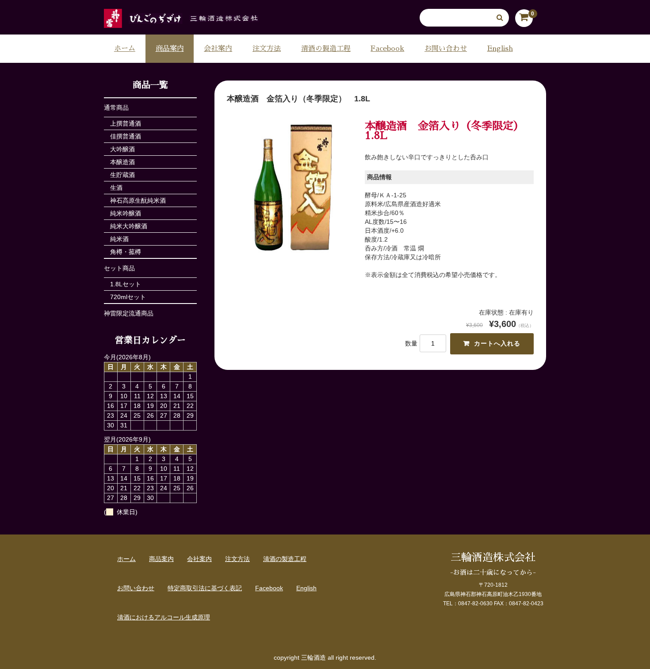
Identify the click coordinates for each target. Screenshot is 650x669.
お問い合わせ (445, 48)
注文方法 (266, 48)
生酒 (116, 187)
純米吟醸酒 (125, 213)
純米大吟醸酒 (128, 226)
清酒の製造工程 (326, 48)
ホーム (124, 48)
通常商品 (116, 107)
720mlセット (128, 296)
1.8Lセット (125, 284)
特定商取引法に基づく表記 (205, 588)
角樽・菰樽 (125, 251)
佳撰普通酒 (125, 136)
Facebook (387, 48)
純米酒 (119, 238)
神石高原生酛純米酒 (138, 200)
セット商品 (119, 268)
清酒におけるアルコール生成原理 (163, 617)
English (500, 48)
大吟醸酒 (122, 149)
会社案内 (218, 48)
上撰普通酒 (125, 123)
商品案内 (170, 48)
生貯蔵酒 (122, 174)
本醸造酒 (122, 161)
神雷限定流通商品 (128, 313)
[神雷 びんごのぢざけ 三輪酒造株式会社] (181, 19)
